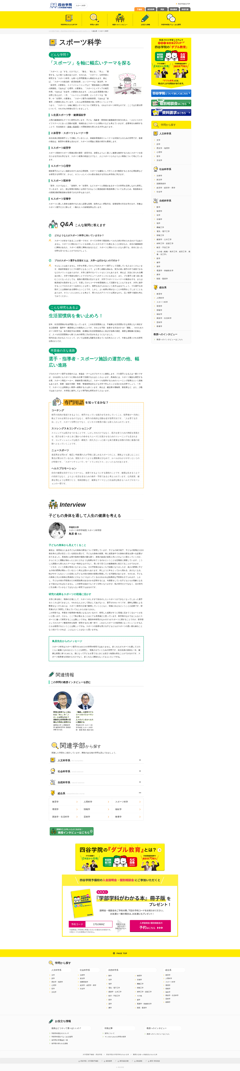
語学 (158, 144)
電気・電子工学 (163, 231)
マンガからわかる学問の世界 (115, 1037)
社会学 (159, 192)
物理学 (159, 211)
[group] (62, 711)
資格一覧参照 (73, 127)
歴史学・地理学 (163, 148)
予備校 (139, 9)
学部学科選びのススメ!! (60, 1033)
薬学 (158, 266)
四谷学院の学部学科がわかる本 (117, 1054)
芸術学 (87, 817)
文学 (158, 140)
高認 (162, 9)
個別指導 (150, 9)
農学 (158, 275)
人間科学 (88, 802)
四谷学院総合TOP (184, 4)
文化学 (159, 160)
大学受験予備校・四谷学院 (92, 1054)
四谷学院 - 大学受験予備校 (89, 1061)
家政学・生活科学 (60, 817)
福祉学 (118, 809)
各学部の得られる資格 (60, 1043)
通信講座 (173, 9)
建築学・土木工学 (164, 239)
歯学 (158, 262)
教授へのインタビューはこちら (170, 339)
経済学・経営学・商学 (166, 188)
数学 (158, 207)
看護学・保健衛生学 (165, 271)
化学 (158, 215)
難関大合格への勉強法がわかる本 (145, 1054)
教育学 (55, 802)
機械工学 (160, 227)
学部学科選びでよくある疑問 (62, 1037)
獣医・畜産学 (162, 279)
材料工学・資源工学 (165, 243)
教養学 (118, 817)
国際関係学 (161, 184)
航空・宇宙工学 (163, 247)
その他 (139, 996)
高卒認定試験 (124, 1061)
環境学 (55, 809)
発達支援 (185, 9)
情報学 (87, 809)
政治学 (159, 180)
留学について (109, 1033)
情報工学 (160, 235)
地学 (158, 223)
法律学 (159, 176)
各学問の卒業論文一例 (60, 1040)
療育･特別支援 (155, 1061)
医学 (158, 258)
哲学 (158, 156)
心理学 (159, 152)
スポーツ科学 (121, 802)
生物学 (159, 219)
